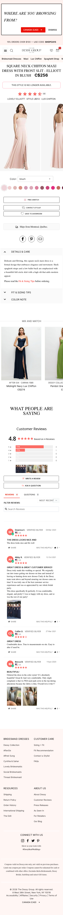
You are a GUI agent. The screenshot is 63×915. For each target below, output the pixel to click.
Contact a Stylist (42, 756)
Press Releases (41, 805)
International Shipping (14, 810)
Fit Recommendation (43, 750)
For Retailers (40, 816)
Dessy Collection (11, 745)
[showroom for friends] (51, 50)
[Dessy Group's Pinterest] (39, 840)
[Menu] (5, 50)
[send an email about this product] (40, 239)
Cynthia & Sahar (11, 761)
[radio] (20, 93)
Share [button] (13, 547)
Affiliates (24, 895)
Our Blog (38, 821)
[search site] (11, 51)
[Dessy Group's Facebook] (29, 840)
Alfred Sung (9, 756)
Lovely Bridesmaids (13, 766)
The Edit (7, 816)
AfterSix (7, 750)
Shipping (8, 794)
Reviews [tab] (9, 494)
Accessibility (12, 895)
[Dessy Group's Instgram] (23, 840)
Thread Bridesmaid (13, 777)
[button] (20, 137)
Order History (10, 805)
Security (34, 895)
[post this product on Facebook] (22, 239)
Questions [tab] (29, 494)
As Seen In (39, 810)
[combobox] (33, 179)
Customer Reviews (43, 800)
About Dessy (40, 794)
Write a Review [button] (32, 478)
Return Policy (10, 800)
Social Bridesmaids (13, 772)
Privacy (43, 895)
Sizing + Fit (39, 745)
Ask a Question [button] (33, 485)
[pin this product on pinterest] (31, 239)
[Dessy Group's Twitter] (34, 840)
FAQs (36, 761)
